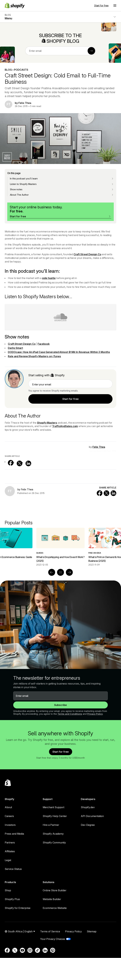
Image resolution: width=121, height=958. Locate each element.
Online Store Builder (54, 890)
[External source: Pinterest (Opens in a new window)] (52, 950)
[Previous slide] (51, 572)
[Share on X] (106, 493)
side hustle (49, 278)
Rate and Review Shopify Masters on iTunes (34, 356)
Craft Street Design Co (87, 254)
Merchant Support (53, 807)
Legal (8, 860)
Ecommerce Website (55, 908)
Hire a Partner (51, 824)
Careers (9, 816)
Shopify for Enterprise (17, 908)
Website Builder (52, 899)
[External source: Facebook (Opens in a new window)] (11, 463)
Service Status (13, 869)
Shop (8, 890)
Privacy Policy (95, 714)
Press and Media (14, 833)
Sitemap (91, 931)
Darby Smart (15, 347)
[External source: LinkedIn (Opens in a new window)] (28, 463)
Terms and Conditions (70, 714)
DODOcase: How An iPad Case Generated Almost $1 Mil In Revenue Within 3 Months (59, 352)
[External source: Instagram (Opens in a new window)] (29, 950)
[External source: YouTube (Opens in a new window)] (22, 950)
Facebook (44, 343)
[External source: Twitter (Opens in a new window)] (19, 463)
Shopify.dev (88, 807)
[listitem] (60, 547)
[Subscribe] (91, 51)
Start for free (101, 5)
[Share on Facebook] (99, 493)
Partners (10, 842)
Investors (10, 824)
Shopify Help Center (55, 816)
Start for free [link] (70, 398)
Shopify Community (54, 842)
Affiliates (10, 851)
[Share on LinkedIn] (113, 493)
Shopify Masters (47, 422)
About (8, 807)
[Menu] (115, 5)
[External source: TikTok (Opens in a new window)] (37, 950)
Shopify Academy (53, 833)
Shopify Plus (12, 899)
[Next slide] (69, 572)
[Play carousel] (60, 572)
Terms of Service (50, 931)
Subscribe (60, 705)
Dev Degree (88, 824)
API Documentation (92, 816)
